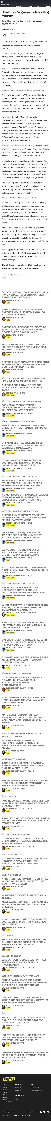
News (23, 33)
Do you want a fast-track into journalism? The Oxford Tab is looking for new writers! (21, 463)
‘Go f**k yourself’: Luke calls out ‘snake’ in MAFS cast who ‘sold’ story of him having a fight (23, 1037)
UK (8, 302)
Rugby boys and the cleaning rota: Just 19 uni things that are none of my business (24, 922)
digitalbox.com (10, 1112)
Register (18, 1098)
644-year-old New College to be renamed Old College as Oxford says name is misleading (23, 445)
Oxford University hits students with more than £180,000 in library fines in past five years (24, 517)
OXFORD (11, 395)
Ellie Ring (10, 867)
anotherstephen (14, 665)
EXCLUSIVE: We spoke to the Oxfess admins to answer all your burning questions (25, 570)
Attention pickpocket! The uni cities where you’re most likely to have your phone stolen (25, 881)
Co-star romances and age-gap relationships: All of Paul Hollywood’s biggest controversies (22, 681)
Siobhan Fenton (13, 33)
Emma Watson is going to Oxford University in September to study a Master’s (24, 428)
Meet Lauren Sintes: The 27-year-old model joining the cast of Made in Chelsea (25, 904)
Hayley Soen (12, 725)
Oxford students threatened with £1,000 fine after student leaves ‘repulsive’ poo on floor (24, 642)
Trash (31, 771)
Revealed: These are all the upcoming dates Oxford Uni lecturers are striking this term (23, 590)
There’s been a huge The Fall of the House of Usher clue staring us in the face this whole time (25, 783)
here (36, 268)
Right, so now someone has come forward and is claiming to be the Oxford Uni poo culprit (24, 625)
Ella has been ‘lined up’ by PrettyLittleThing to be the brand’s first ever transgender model (23, 744)
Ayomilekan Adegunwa (16, 613)
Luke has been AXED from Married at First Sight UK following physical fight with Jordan (25, 1055)
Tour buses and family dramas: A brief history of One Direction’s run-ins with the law (23, 765)
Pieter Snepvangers (15, 413)
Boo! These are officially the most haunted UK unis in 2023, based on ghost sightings (24, 700)
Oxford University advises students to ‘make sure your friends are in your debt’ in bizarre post (25, 364)
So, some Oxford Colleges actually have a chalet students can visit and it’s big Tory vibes (25, 295)
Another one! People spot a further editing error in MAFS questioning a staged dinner (25, 820)
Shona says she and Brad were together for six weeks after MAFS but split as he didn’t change (25, 982)
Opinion (32, 613)
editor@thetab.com (32, 1112)
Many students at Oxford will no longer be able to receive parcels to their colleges (24, 347)
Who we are (35, 1087)
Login (17, 1099)
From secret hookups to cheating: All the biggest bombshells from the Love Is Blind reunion (24, 942)
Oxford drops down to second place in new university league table (22, 387)
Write (31, 6)
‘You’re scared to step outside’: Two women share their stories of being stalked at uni (25, 803)
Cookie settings (36, 1090)
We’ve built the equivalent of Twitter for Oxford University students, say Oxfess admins (22, 535)
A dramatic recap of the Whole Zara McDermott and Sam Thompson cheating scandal (25, 660)
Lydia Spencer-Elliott (16, 688)
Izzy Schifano (12, 393)
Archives (18, 1090)
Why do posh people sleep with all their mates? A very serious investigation (24, 962)
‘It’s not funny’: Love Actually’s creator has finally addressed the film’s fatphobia (25, 841)
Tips (38, 6)
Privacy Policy (20, 1089)
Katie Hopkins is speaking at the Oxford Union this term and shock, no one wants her (24, 312)
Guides (30, 575)
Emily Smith (11, 300)
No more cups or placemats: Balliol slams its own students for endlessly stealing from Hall (25, 497)
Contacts (34, 1089)
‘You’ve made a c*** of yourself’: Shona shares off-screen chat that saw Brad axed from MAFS (25, 1000)
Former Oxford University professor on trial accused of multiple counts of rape (22, 407)
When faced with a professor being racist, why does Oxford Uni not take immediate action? (25, 607)
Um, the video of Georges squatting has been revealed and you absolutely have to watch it (25, 861)
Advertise (18, 1087)
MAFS (22, 725)
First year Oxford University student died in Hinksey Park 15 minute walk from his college (22, 483)
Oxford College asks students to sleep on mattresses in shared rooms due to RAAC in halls (24, 329)
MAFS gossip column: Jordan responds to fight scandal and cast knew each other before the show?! (24, 719)
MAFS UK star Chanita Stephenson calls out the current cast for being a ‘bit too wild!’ (23, 1020)
